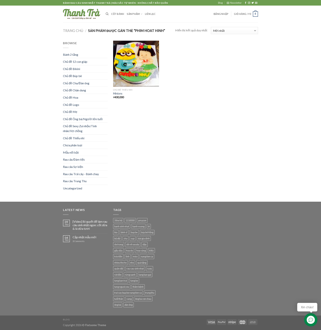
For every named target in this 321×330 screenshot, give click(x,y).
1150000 (130, 220)
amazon (142, 220)
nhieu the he (120, 262)
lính (127, 256)
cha (125, 238)
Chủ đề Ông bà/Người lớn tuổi (83, 119)
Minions (117, 93)
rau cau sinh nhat (135, 268)
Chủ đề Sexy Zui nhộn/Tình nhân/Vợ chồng (80, 128)
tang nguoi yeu (121, 286)
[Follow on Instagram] (249, 3)
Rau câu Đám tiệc (74, 159)
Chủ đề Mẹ (70, 111)
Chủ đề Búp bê (72, 76)
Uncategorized (72, 188)
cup (132, 238)
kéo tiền (118, 256)
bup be (134, 232)
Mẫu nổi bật (71, 152)
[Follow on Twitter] (253, 3)
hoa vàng (141, 250)
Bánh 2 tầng (70, 54)
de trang (118, 244)
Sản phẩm (133, 13)
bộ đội (117, 238)
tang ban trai (120, 280)
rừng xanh (130, 274)
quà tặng (141, 262)
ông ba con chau (143, 298)
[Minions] (136, 64)
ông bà (117, 304)
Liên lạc (150, 13)
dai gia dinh (144, 238)
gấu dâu (118, 250)
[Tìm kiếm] (107, 13)
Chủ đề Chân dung (74, 90)
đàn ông (128, 304)
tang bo (134, 280)
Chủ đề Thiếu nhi (73, 138)
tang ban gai (145, 274)
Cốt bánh (117, 13)
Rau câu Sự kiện (73, 166)
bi (149, 226)
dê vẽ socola (132, 244)
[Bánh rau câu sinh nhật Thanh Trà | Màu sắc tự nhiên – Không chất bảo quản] (81, 14)
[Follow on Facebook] (245, 3)
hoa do (129, 250)
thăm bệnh (138, 286)
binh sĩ (124, 232)
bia (115, 232)
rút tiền (117, 274)
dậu (144, 244)
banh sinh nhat (121, 226)
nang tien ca (147, 256)
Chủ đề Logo (71, 104)
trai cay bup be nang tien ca (128, 292)
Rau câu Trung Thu (75, 181)
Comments (79, 241)
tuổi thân (118, 298)
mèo (135, 256)
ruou (149, 268)
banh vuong (138, 226)
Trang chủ (73, 31)
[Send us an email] (256, 3)
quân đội (118, 268)
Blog (220, 2)
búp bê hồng (147, 232)
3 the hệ (118, 220)
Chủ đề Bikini (71, 69)
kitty (151, 250)
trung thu (149, 292)
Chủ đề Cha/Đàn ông (76, 83)
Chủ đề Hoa (70, 97)
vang (129, 298)
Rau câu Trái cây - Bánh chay (81, 174)
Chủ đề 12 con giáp (75, 61)
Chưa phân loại (72, 145)
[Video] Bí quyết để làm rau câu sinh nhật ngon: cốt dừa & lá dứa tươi (90, 225)
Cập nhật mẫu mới (84, 237)
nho (132, 262)
